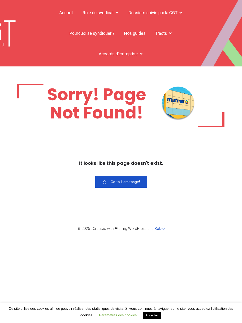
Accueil (66, 12)
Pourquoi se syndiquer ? (92, 33)
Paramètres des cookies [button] (118, 315)
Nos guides (135, 33)
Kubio (160, 228)
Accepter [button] (152, 315)
